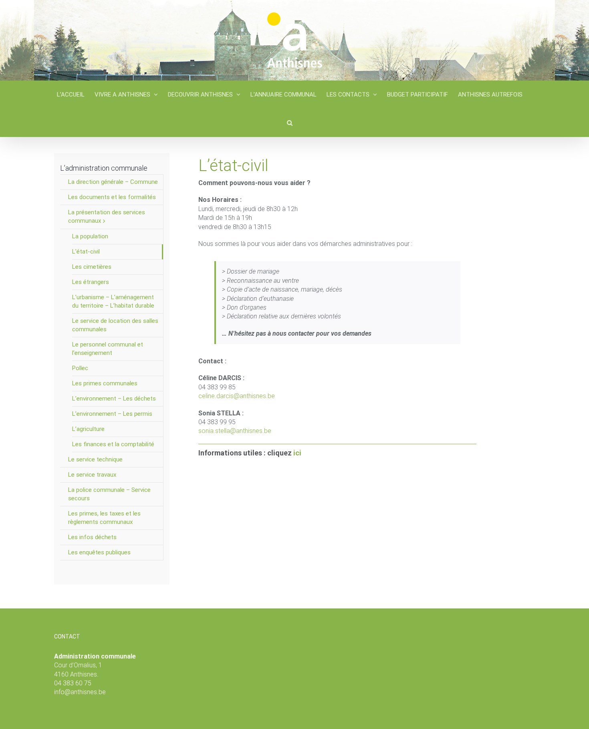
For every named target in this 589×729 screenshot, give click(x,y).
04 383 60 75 (72, 683)
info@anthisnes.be (80, 692)
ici (297, 453)
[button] (289, 123)
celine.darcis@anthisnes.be (236, 396)
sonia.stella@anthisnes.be (234, 431)
